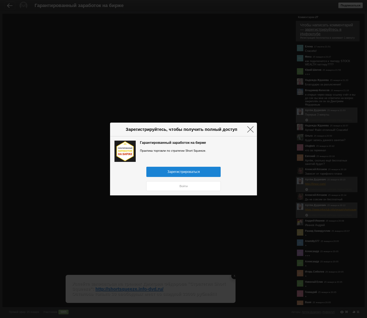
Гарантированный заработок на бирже (173, 142)
